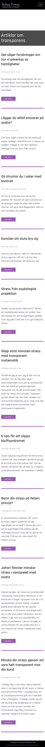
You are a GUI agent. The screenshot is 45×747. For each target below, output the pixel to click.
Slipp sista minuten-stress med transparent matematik (20, 356)
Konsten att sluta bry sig (19, 238)
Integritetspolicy (33, 745)
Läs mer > (8, 99)
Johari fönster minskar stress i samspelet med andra (18, 572)
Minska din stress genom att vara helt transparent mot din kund (22, 665)
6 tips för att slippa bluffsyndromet (15, 438)
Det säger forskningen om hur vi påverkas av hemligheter (20, 59)
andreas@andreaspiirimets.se (16, 745)
